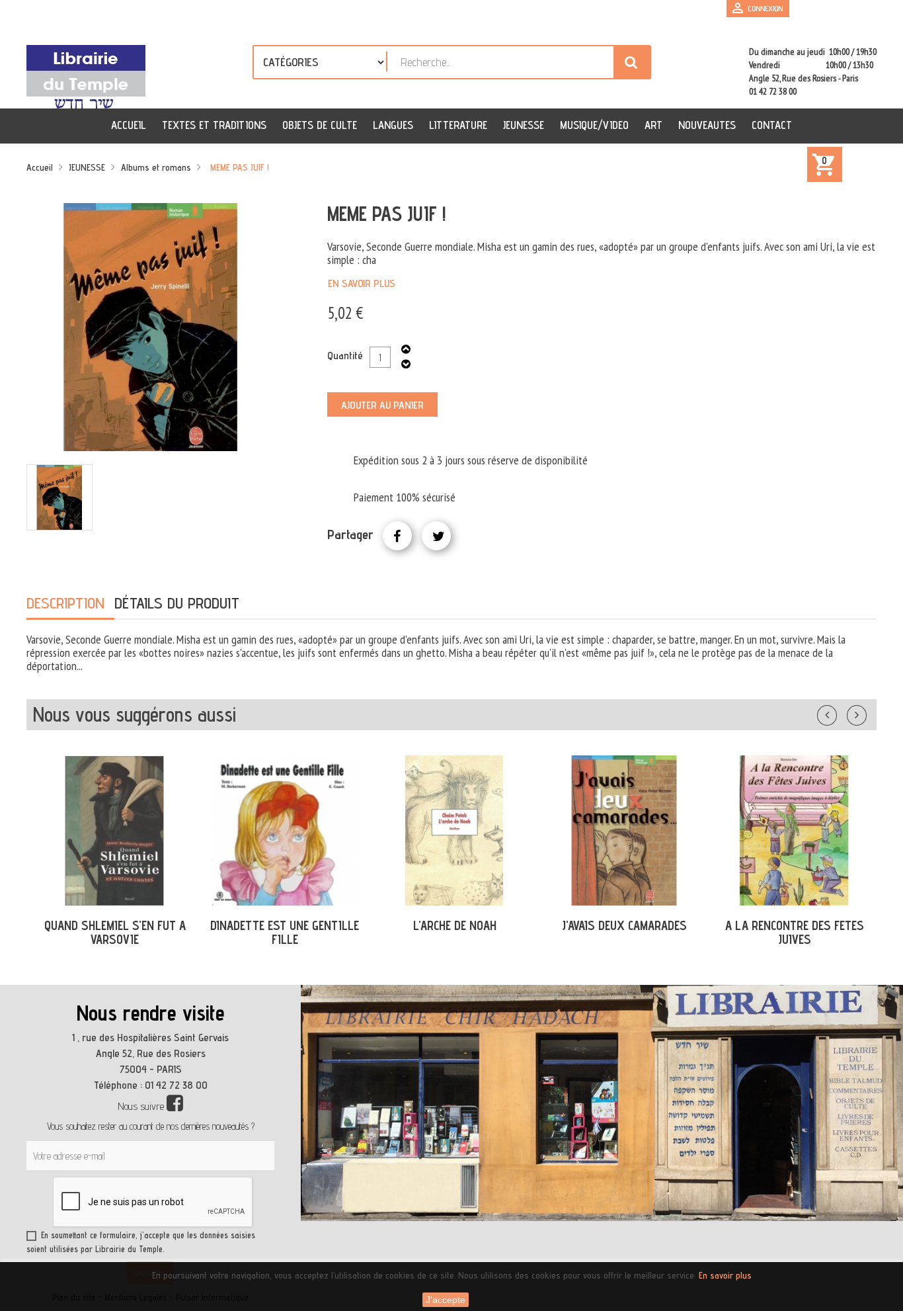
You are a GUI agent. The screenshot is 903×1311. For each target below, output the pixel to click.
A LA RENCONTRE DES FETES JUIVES (794, 932)
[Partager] (397, 535)
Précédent (840, 712)
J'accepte (445, 1299)
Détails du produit (176, 603)
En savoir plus (361, 283)
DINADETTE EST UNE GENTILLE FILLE (284, 932)
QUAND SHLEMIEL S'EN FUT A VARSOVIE (115, 932)
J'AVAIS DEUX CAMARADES (624, 925)
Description (65, 603)
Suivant (865, 712)
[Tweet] (436, 535)
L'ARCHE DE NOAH (454, 925)
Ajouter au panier (382, 405)
